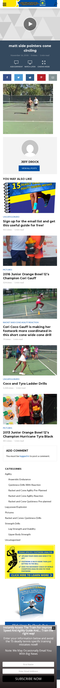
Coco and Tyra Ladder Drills (25, 383)
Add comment (16, 67)
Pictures (7, 269)
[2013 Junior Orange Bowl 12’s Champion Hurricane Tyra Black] (30, 409)
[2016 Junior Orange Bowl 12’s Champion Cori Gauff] (30, 251)
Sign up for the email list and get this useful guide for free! (29, 223)
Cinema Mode (44, 67)
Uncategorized (11, 217)
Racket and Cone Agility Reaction (21, 322)
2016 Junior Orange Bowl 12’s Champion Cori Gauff (26, 276)
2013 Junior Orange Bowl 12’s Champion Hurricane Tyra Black (28, 434)
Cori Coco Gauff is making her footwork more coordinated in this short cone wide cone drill (27, 331)
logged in (24, 456)
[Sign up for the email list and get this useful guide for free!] (30, 198)
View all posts (29, 168)
